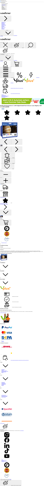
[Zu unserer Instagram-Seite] (7, 437)
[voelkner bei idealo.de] (7, 422)
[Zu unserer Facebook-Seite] (7, 442)
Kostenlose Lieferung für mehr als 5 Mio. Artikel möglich (17, 88)
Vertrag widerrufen (2, 423)
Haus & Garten (3, 23)
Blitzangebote (37, 77)
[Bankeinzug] (7, 340)
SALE (2, 27)
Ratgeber (3, 385)
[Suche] (30, 45)
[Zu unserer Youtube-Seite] (7, 458)
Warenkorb (3, 7)
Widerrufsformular (4, 384)
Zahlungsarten (3, 382)
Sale (25, 77)
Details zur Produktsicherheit (9, 253)
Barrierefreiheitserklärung (4, 461)
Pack (0, 177)
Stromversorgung (3, 24)
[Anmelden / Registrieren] (5, 66)
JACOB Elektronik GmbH (3, 197)
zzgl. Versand (9, 479)
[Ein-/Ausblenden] (5, 212)
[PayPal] (7, 329)
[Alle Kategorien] (5, 69)
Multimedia (3, 22)
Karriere (2, 372)
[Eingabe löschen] (5, 45)
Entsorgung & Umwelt (4, 242)
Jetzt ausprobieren (2, 54)
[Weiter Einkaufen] (5, 18)
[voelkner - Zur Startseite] (5, 15)
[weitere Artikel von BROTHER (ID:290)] (3, 109)
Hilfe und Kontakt (4, 395)
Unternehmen (3, 369)
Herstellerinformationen (3, 253)
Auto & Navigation (4, 25)
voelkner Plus (3, 28)
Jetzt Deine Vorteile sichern (3, 312)
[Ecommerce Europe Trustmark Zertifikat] (7, 241)
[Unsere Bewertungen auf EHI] (7, 236)
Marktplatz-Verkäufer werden (5, 371)
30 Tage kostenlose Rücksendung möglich (15, 93)
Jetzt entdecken (22, 430)
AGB (2, 459)
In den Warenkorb (2, 183)
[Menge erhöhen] (5, 174)
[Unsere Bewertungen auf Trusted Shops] (7, 467)
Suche (2, 6)
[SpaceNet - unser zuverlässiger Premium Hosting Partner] (7, 411)
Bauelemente (3, 26)
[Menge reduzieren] (5, 180)
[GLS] (7, 354)
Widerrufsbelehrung (4, 383)
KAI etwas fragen (2, 431)
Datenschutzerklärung (4, 460)
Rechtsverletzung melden (4, 396)
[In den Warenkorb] (5, 222)
